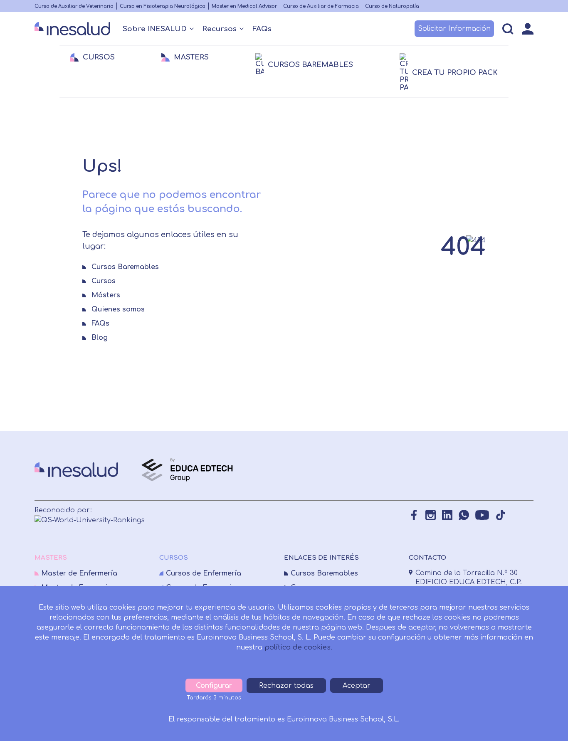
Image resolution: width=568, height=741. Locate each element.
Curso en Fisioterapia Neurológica (162, 6)
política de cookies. (298, 647)
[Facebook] (414, 515)
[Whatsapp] (464, 515)
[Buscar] (508, 29)
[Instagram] (430, 515)
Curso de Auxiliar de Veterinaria (74, 6)
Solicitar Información (454, 28)
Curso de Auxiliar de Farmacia (321, 6)
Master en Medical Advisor (244, 6)
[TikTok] (500, 515)
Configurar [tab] (214, 685)
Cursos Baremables (324, 573)
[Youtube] (482, 515)
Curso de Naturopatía (392, 6)
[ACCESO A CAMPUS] (527, 29)
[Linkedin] (447, 515)
